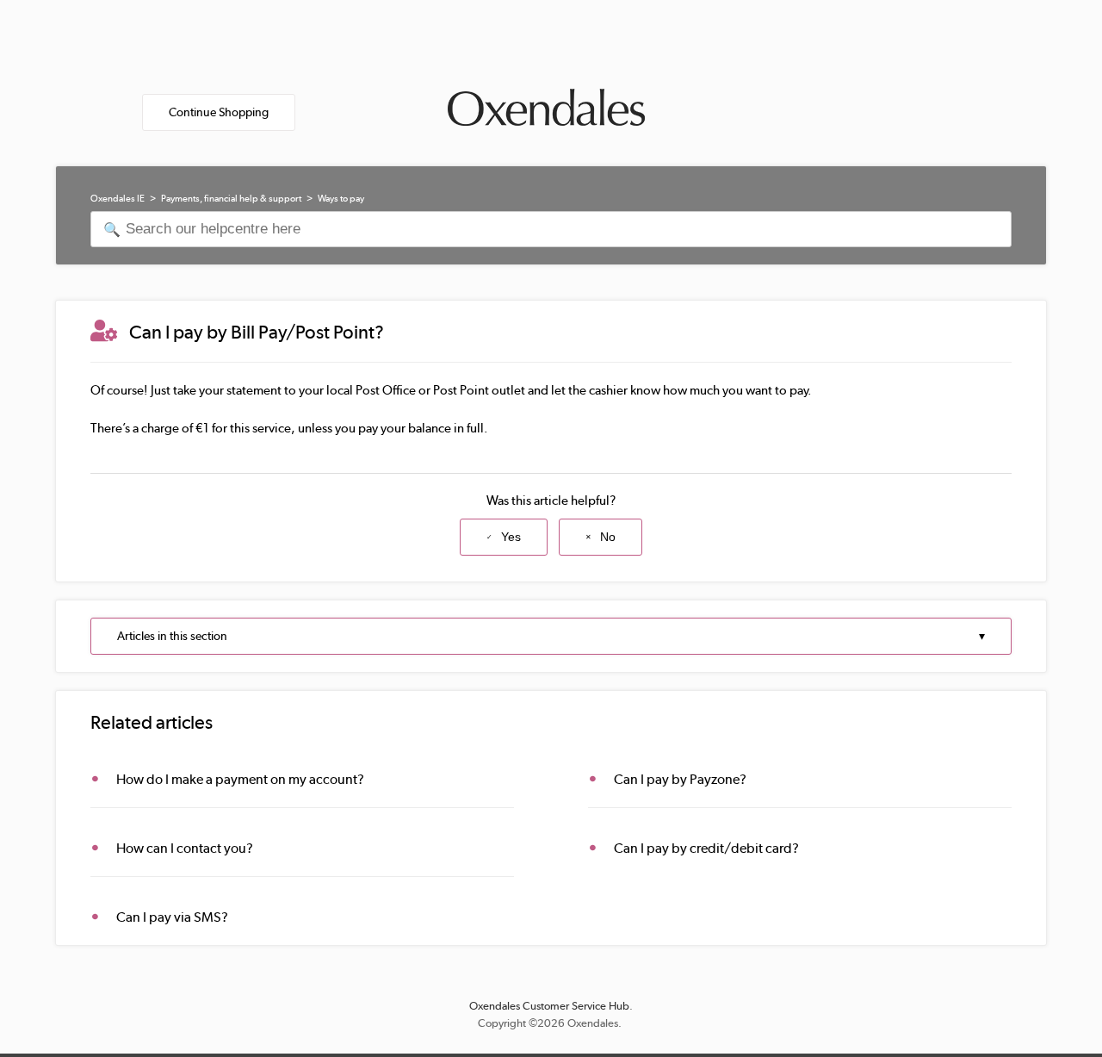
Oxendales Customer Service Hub (549, 1005)
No (608, 537)
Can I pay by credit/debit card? (706, 848)
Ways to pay (341, 198)
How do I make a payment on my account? (240, 779)
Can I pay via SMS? (172, 917)
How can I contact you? (184, 848)
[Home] (546, 103)
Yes (511, 537)
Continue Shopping (219, 112)
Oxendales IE (117, 198)
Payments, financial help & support (231, 198)
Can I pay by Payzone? (680, 779)
